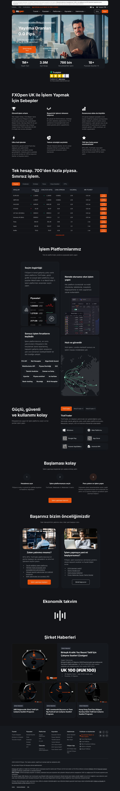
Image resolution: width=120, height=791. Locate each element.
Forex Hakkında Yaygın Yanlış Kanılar (80, 575)
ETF (27, 747)
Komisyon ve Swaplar (17, 737)
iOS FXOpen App (71, 748)
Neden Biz (70, 737)
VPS (40, 738)
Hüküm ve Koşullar (86, 746)
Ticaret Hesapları (16, 734)
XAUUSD (16, 204)
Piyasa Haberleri (56, 737)
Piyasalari (45, 11)
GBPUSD (16, 200)
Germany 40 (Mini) (18, 217)
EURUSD (16, 195)
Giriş (97, 11)
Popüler (16, 184)
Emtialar (35, 184)
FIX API (41, 741)
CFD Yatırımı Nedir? (57, 744)
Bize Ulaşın (70, 739)
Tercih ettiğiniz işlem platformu (37, 565)
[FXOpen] (18, 11)
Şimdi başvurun (80, 582)
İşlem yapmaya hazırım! (60, 500)
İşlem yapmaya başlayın (39, 582)
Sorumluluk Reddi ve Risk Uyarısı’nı (21, 783)
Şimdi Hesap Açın (27, 49)
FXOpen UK (15, 769)
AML (28, 787)
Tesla (14, 221)
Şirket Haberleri (71, 734)
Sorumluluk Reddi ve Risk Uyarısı (46, 7)
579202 (91, 769)
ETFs (65, 184)
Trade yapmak (103, 195)
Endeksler (26, 184)
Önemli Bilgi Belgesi (86, 739)
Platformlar (57, 11)
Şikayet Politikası (85, 749)
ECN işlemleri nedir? (75, 568)
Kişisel (14, 7)
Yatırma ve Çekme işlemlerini (43, 749)
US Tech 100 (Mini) (18, 213)
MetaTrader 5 (90, 409)
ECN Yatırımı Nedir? (57, 747)
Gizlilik (13, 787)
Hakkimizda (80, 11)
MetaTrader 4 (78, 409)
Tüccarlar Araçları (16, 739)
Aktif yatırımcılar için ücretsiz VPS (37, 576)
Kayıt (104, 11)
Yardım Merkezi (56, 742)
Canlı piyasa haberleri (75, 573)
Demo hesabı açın (74, 571)
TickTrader (66, 409)
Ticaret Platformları (42, 735)
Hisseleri (28, 744)
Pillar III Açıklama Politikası (88, 744)
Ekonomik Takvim (56, 734)
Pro (20, 7)
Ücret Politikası (85, 741)
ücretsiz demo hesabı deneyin (50, 49)
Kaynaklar (68, 11)
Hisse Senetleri (54, 184)
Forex (44, 184)
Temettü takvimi (56, 739)
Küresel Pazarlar (30, 734)
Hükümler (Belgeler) (21, 787)
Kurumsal (26, 7)
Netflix (15, 230)
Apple (15, 226)
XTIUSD (15, 208)
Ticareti (35, 11)
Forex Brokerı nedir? (57, 749)
